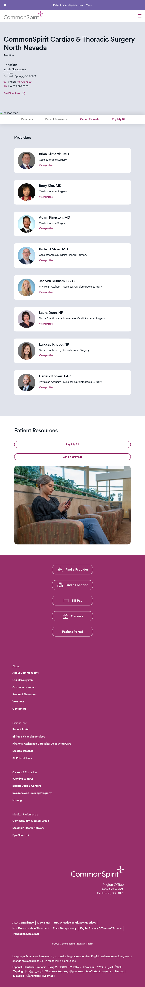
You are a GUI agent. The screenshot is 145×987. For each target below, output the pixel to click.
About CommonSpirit (25, 672)
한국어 (78, 967)
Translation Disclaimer (25, 934)
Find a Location (77, 585)
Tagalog (18, 971)
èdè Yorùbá (93, 971)
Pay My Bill (119, 119)
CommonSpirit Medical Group (30, 820)
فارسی (39, 971)
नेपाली (118, 967)
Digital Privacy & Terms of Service (100, 928)
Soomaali (49, 975)
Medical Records (22, 751)
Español (17, 967)
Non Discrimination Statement (30, 928)
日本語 (29, 971)
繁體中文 (66, 967)
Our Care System (23, 680)
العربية (109, 967)
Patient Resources (56, 119)
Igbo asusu (77, 971)
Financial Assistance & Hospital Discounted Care (41, 743)
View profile (46, 165)
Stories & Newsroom (24, 694)
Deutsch (29, 967)
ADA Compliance (23, 922)
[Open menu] (139, 16)
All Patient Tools (22, 758)
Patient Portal (72, 631)
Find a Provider (77, 569)
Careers (77, 616)
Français (41, 967)
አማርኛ (99, 967)
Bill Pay (77, 600)
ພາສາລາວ (107, 971)
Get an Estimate (90, 119)
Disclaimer (43, 922)
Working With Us (22, 778)
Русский (89, 967)
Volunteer (18, 701)
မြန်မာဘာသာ (34, 975)
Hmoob (119, 971)
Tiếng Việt (54, 967)
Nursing (17, 800)
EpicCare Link (21, 835)
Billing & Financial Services (28, 736)
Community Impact (24, 687)
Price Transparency (64, 928)
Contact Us (19, 708)
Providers (27, 119)
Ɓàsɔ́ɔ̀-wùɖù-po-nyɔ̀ (57, 971)
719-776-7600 (23, 81)
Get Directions (12, 93)
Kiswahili (18, 975)
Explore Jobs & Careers (26, 785)
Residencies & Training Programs (32, 793)
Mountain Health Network (28, 828)
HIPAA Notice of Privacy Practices (75, 922)
